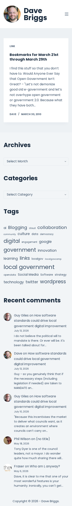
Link (12, 46)
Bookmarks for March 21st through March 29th (34, 57)
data (35, 234)
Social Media (28, 274)
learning (11, 258)
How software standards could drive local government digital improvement (40, 320)
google (45, 241)
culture (24, 233)
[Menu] (66, 14)
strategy (61, 275)
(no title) (43, 439)
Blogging (17, 227)
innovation (47, 250)
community (10, 234)
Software (46, 275)
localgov (37, 259)
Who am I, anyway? (45, 466)
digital (12, 241)
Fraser (19, 466)
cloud (32, 228)
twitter (32, 282)
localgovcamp (53, 259)
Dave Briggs (35, 14)
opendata (10, 274)
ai (5, 228)
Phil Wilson (22, 439)
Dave (18, 353)
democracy (47, 234)
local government (29, 267)
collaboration (52, 227)
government (20, 250)
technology (14, 281)
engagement (29, 242)
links (25, 258)
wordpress (53, 281)
